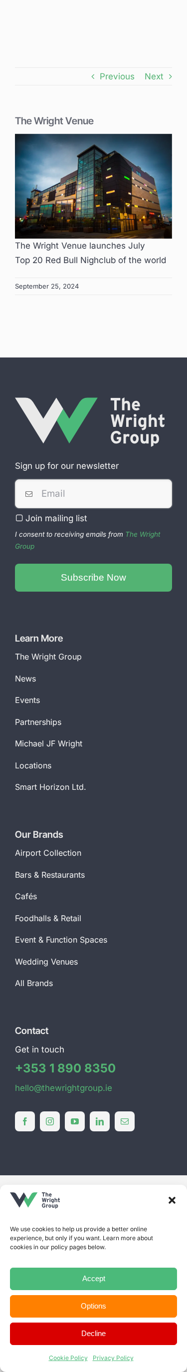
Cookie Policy (68, 1358)
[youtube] (75, 1121)
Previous (117, 76)
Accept (93, 1278)
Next (154, 76)
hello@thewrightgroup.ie (63, 1088)
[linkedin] (100, 1121)
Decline (93, 1333)
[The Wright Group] (90, 401)
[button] (172, 1200)
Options (93, 1306)
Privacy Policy (113, 1358)
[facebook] (25, 1121)
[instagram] (50, 1121)
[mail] (125, 1121)
